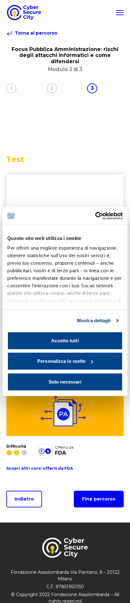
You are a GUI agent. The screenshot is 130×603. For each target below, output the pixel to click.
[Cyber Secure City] (24, 12)
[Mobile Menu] (120, 12)
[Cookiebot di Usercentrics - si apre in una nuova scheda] (95, 216)
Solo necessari (65, 381)
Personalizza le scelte (61, 361)
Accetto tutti (65, 340)
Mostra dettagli (94, 320)
